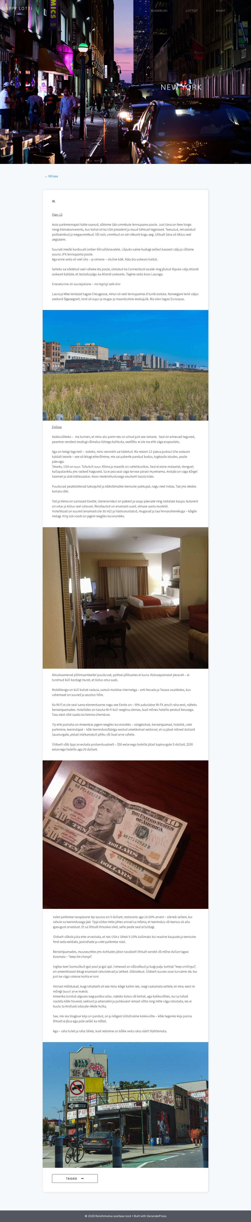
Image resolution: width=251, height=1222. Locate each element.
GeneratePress (156, 1216)
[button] (75, 1178)
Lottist (192, 11)
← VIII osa (51, 176)
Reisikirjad (159, 11)
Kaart (221, 11)
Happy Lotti (17, 8)
